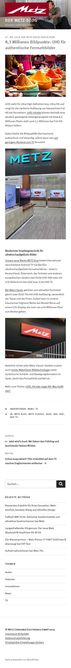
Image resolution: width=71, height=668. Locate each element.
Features (10, 579)
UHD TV (14, 417)
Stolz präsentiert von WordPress (22, 660)
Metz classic (36, 414)
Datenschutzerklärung (17, 638)
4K (11, 414)
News (31, 409)
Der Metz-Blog (21, 21)
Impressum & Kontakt (17, 634)
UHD (61, 414)
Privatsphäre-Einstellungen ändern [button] (24, 642)
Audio (8, 572)
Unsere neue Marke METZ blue (22, 260)
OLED (49, 414)
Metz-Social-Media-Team (40, 37)
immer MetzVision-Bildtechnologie (30, 370)
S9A (55, 414)
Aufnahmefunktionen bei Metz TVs (24, 551)
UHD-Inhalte (34, 113)
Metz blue (20, 414)
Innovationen (18, 409)
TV (37, 409)
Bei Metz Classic (14, 290)
